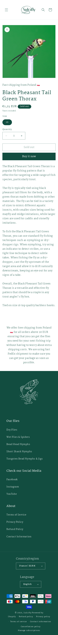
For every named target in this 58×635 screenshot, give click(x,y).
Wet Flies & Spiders (18, 437)
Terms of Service (16, 515)
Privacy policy (43, 616)
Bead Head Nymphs (18, 444)
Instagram (12, 487)
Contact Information (18, 537)
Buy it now (29, 156)
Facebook (12, 480)
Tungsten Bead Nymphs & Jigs (24, 459)
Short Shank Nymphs (19, 452)
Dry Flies (11, 430)
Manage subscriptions (29, 630)
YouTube (11, 494)
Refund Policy (14, 529)
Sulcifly (28, 612)
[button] (6, 9)
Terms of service (18, 621)
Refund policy (26, 616)
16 (9, 122)
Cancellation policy (30, 626)
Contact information (40, 621)
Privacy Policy (14, 522)
